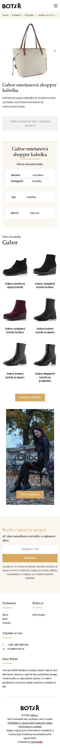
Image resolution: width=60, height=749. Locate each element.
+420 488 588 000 (18, 644)
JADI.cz (34, 715)
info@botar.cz (16, 648)
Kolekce (16, 15)
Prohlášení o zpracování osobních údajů (30, 723)
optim (37, 742)
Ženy (5, 614)
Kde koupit (38, 614)
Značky (6, 623)
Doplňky (30, 15)
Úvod (5, 15)
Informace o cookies (30, 726)
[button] (54, 50)
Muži (4, 619)
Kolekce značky (30, 397)
